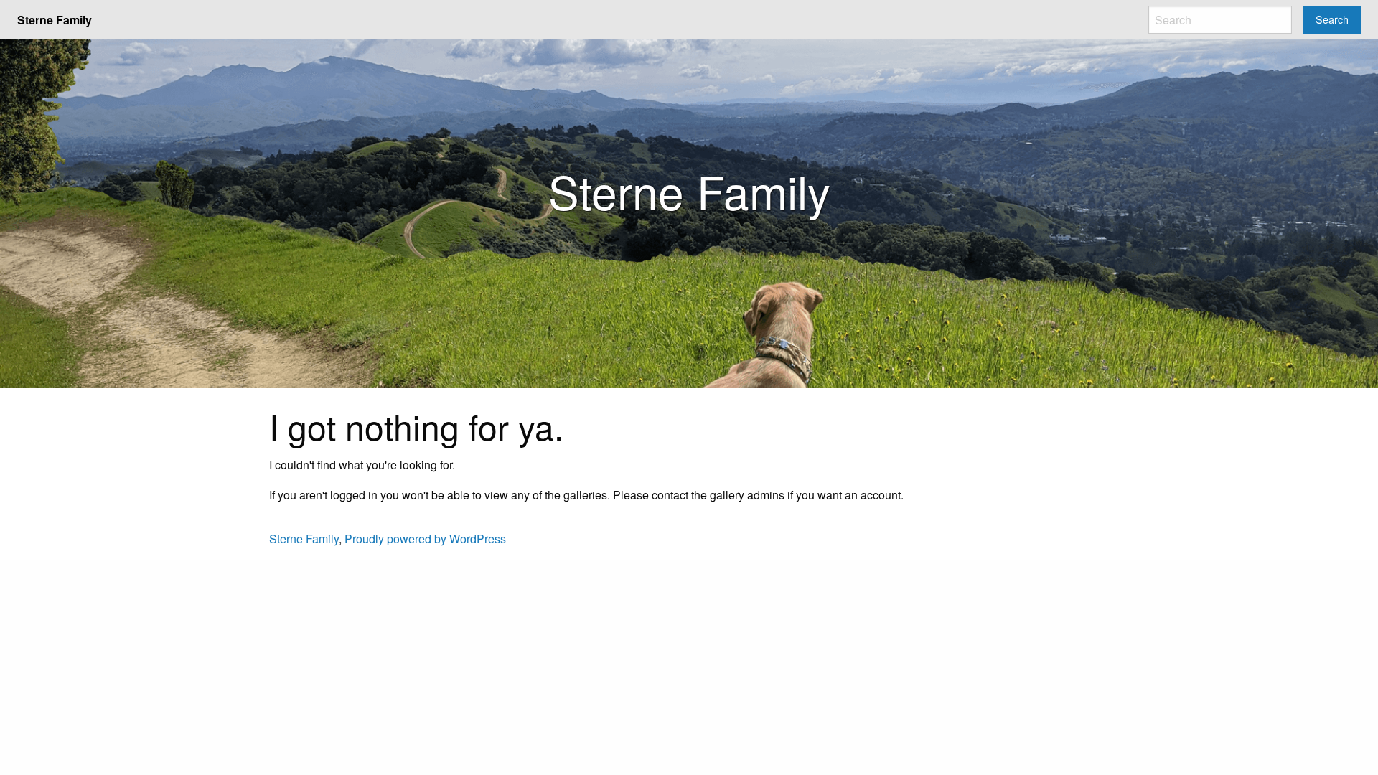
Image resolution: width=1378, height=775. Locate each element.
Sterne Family (304, 538)
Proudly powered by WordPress (425, 538)
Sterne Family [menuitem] (54, 19)
